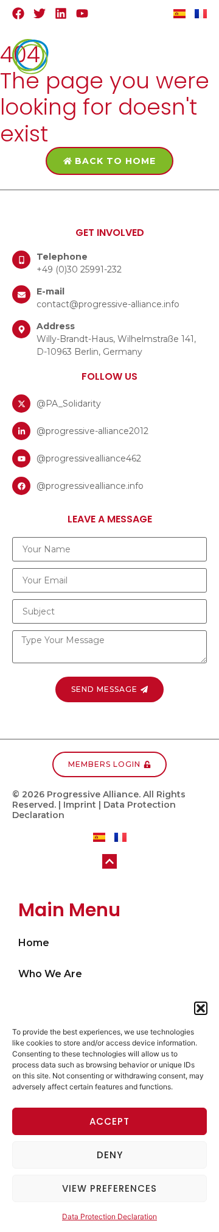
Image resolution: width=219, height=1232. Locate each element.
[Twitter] (39, 13)
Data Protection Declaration (109, 1216)
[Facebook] (18, 13)
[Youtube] (82, 13)
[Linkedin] (61, 13)
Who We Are (50, 974)
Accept (109, 1121)
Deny (110, 1154)
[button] (201, 1008)
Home (33, 943)
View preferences (109, 1188)
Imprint (79, 804)
